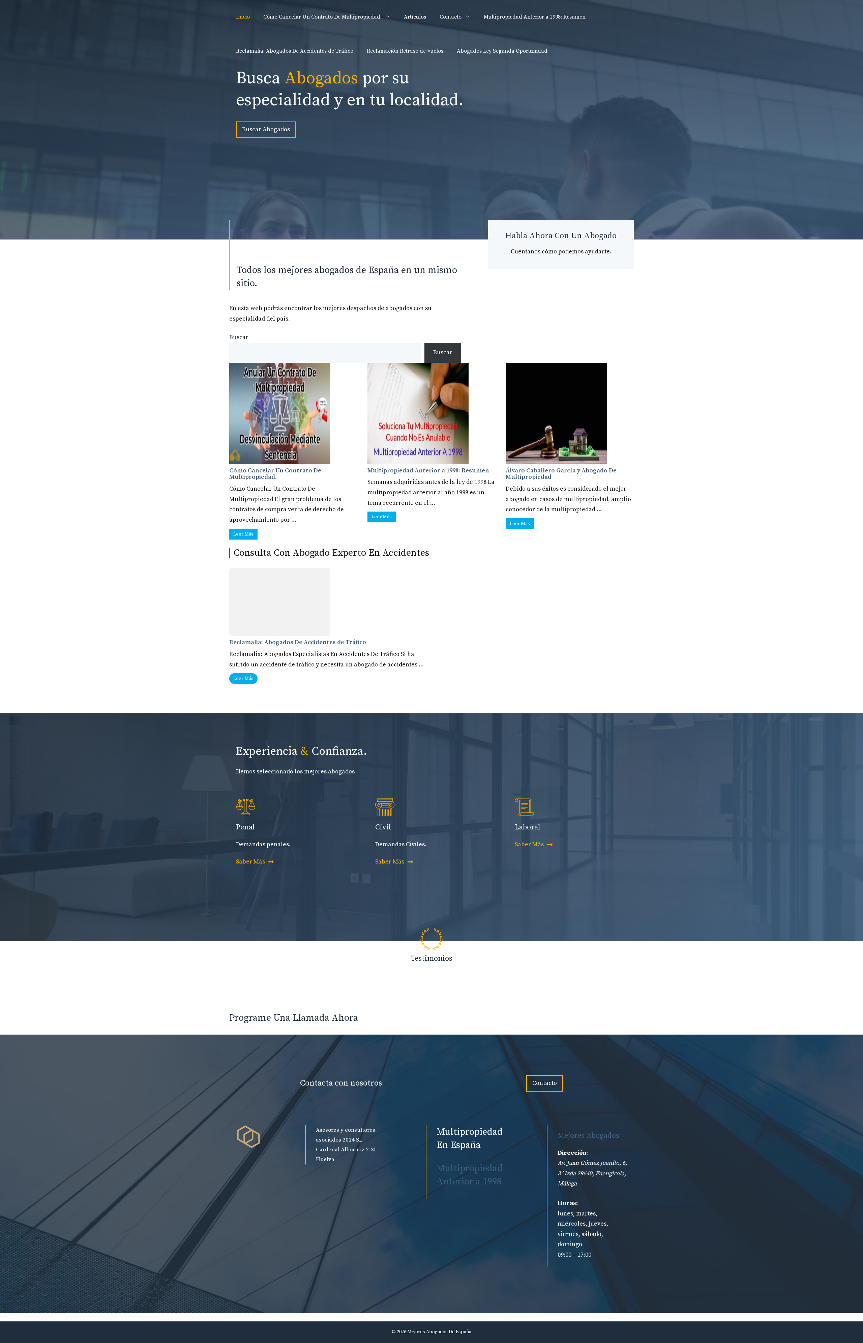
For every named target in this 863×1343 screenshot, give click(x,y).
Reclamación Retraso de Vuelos (405, 51)
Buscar (238, 337)
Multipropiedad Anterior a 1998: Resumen (535, 16)
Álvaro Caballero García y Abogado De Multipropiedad (561, 474)
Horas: (568, 1203)
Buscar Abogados (266, 129)
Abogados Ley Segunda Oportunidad (502, 51)
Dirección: (573, 1153)
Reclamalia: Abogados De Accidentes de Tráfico (294, 51)
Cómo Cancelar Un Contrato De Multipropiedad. (322, 16)
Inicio (243, 16)
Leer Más (243, 534)
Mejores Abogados (588, 1135)
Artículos (415, 16)
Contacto (451, 16)
